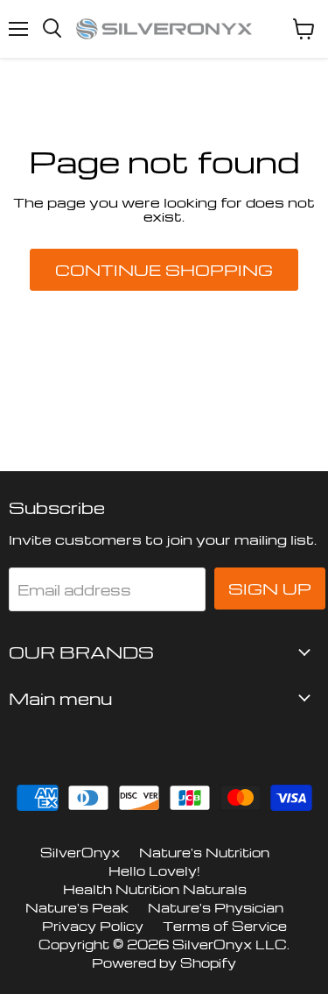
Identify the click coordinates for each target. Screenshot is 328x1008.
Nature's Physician (215, 907)
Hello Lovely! (154, 870)
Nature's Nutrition (204, 852)
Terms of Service (225, 926)
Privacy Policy (92, 926)
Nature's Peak (77, 907)
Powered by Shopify (164, 962)
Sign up (269, 588)
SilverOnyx (80, 852)
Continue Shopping (164, 269)
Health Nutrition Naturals (155, 889)
